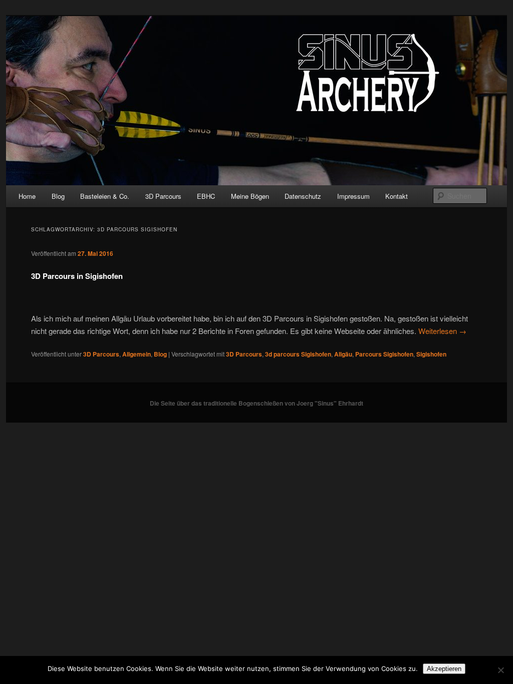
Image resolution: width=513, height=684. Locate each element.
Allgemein (136, 354)
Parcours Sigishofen (384, 354)
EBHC (206, 196)
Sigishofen (431, 354)
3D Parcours (163, 196)
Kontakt (396, 196)
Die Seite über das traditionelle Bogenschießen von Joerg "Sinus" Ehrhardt (256, 403)
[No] (500, 670)
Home (27, 196)
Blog (58, 196)
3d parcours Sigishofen (298, 354)
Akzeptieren (444, 668)
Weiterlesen (442, 330)
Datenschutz (303, 196)
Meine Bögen (250, 196)
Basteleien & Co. (104, 196)
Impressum (353, 196)
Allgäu (343, 354)
